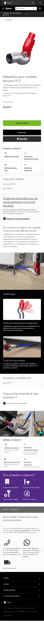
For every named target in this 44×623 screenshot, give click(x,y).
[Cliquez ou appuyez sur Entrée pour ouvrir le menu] (3, 8)
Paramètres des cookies (9, 611)
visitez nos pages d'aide (21, 530)
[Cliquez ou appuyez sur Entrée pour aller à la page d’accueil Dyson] (8, 9)
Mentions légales (21, 611)
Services (6, 584)
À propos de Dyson (9, 590)
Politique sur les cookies (28, 608)
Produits (6, 578)
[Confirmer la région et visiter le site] (40, 3)
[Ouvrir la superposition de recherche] (26, 8)
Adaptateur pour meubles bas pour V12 (12, 14)
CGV (5, 608)
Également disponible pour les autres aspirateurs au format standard (20, 202)
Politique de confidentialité (14, 608)
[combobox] (19, 3)
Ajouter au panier (22, 123)
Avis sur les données (32, 611)
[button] (22, 132)
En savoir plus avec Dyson (12, 596)
